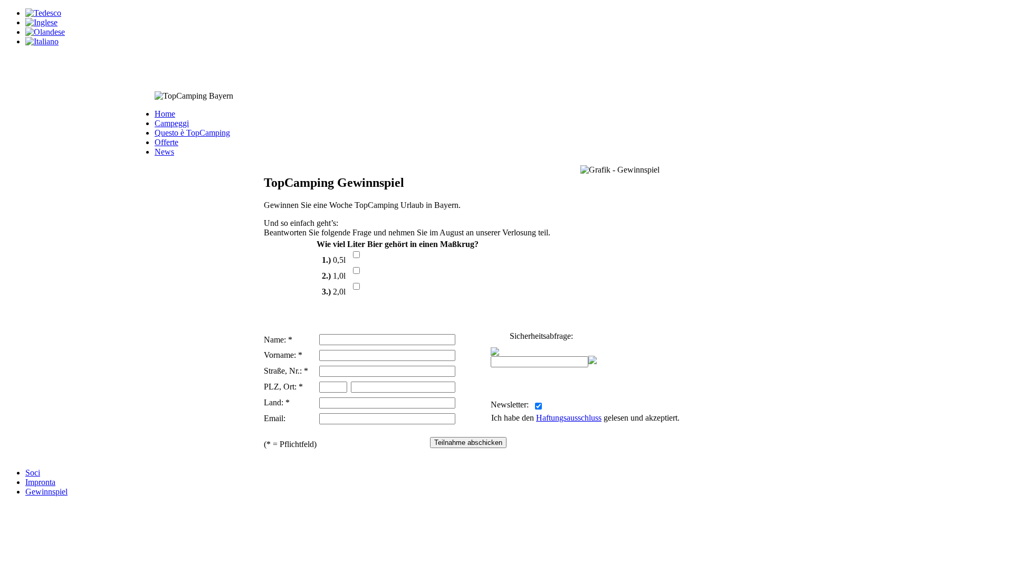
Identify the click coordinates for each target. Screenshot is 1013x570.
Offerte (166, 142)
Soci (32, 472)
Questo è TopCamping (192, 132)
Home (165, 113)
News (164, 151)
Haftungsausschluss (568, 417)
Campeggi (172, 123)
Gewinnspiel (46, 491)
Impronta (40, 482)
